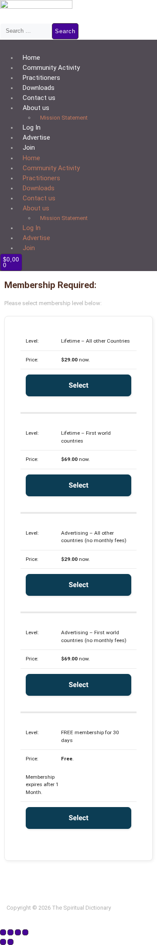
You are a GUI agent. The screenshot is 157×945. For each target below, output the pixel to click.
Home (31, 58)
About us (36, 108)
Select (78, 385)
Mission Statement (64, 117)
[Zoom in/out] (3, 932)
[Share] (18, 932)
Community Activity (51, 68)
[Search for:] (26, 31)
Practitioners (41, 78)
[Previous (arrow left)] (3, 942)
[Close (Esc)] (25, 932)
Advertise (36, 137)
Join (29, 147)
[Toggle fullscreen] (10, 932)
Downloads (39, 88)
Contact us (39, 98)
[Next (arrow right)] (10, 942)
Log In (32, 127)
